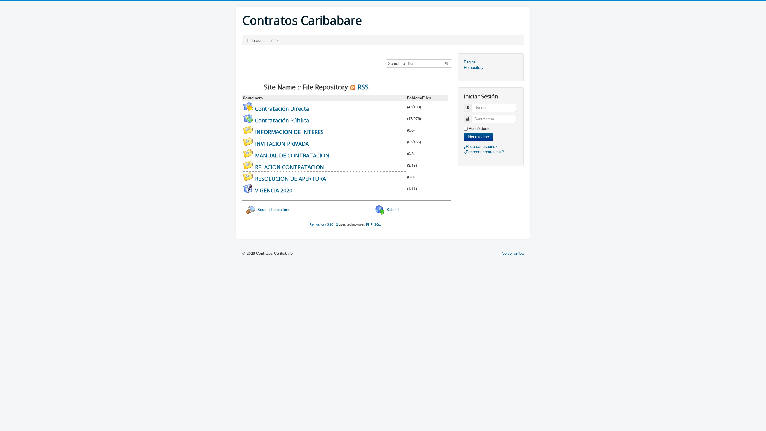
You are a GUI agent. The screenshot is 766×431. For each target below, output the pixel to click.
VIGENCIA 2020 (273, 190)
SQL (377, 224)
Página (470, 62)
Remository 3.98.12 (323, 224)
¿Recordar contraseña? (484, 151)
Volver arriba (513, 253)
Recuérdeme (479, 128)
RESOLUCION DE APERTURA (290, 178)
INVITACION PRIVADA (282, 143)
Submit (392, 209)
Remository (474, 67)
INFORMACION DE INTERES (289, 132)
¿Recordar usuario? (480, 146)
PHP (369, 224)
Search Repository (272, 209)
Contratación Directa (282, 108)
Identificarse (478, 136)
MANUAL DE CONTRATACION (292, 155)
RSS (362, 86)
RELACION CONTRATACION (289, 167)
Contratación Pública (282, 120)
